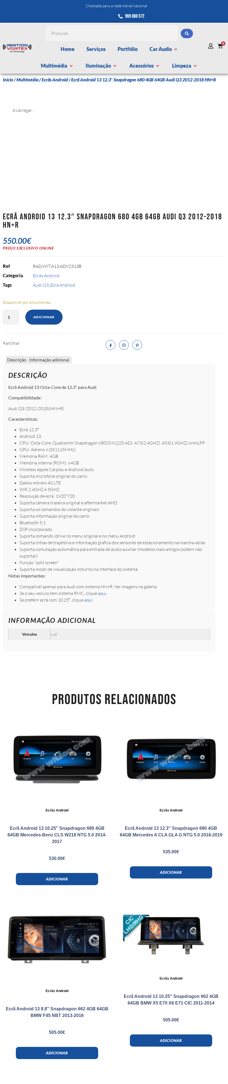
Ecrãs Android (55, 79)
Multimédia (27, 79)
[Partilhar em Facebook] (110, 345)
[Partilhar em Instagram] (123, 345)
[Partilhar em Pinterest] (137, 345)
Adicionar (43, 317)
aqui (102, 593)
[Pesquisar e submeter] (187, 33)
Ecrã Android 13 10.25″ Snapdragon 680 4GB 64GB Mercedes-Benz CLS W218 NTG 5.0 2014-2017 (57, 835)
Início (8, 79)
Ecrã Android (62, 285)
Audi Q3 (41, 285)
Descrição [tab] (16, 359)
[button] (164, 49)
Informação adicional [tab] (49, 359)
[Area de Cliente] (212, 46)
